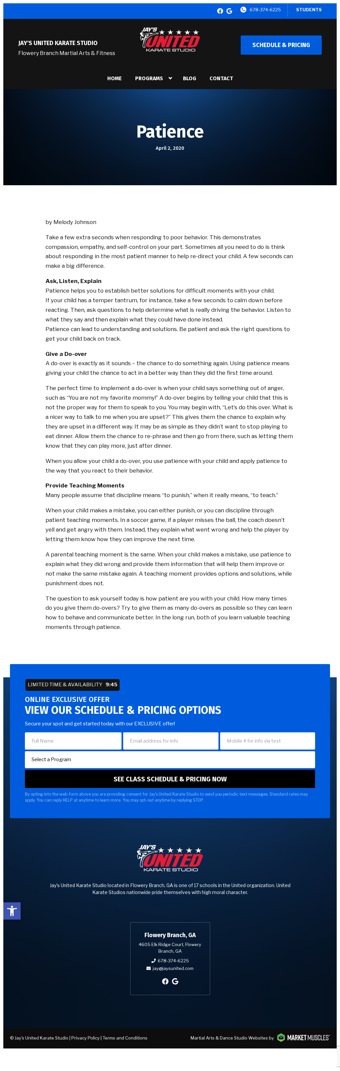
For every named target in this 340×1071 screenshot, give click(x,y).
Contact (221, 78)
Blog (189, 78)
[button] (12, 911)
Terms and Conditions (125, 1038)
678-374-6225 (265, 9)
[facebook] (220, 11)
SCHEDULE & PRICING (281, 45)
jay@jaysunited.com (173, 968)
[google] (229, 11)
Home (114, 78)
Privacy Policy (85, 1038)
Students (309, 9)
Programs (149, 78)
